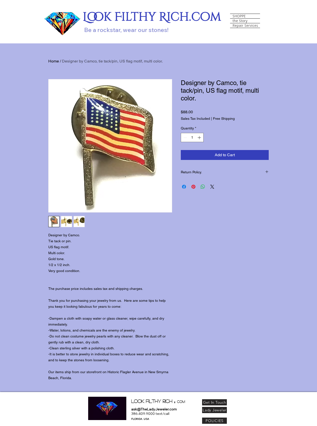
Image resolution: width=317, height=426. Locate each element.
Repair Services (245, 25)
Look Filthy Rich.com (152, 17)
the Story (240, 21)
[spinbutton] (192, 137)
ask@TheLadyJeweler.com (154, 409)
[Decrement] (185, 137)
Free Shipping (224, 119)
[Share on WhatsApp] (203, 187)
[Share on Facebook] (184, 187)
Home (53, 61)
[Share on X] (212, 187)
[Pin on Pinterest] (193, 187)
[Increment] (200, 137)
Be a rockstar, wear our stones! (126, 29)
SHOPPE (239, 16)
